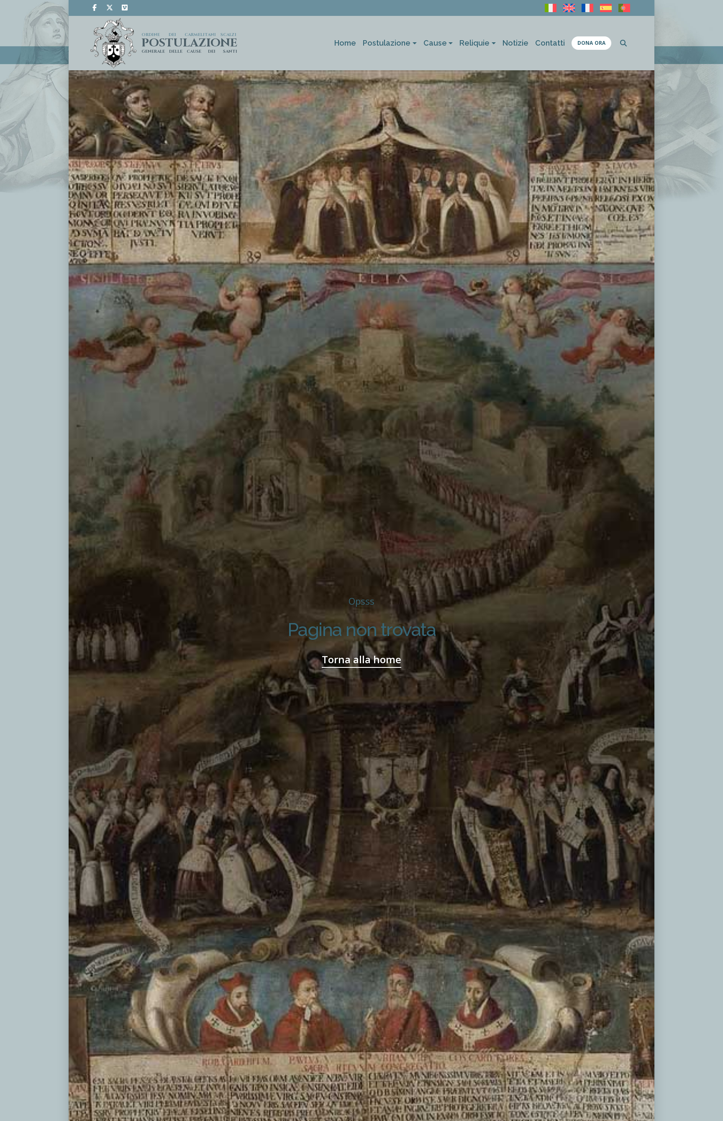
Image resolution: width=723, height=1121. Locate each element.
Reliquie (474, 42)
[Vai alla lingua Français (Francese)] (587, 7)
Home (345, 42)
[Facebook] (94, 7)
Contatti (550, 42)
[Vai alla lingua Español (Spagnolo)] (605, 7)
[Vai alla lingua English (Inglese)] (569, 7)
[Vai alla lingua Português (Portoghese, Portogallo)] (624, 7)
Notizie (515, 42)
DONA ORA (591, 42)
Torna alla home (361, 659)
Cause (435, 42)
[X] (109, 7)
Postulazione (386, 42)
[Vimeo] (124, 7)
